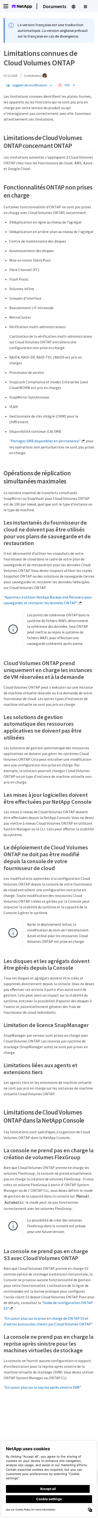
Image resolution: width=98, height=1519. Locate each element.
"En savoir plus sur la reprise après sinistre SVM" (42, 1387)
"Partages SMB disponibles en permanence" (45, 440)
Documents (54, 6)
